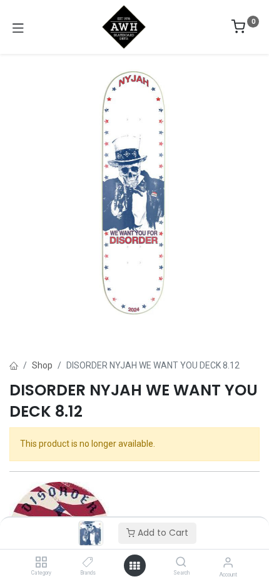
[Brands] (88, 563)
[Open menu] (134, 565)
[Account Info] (228, 562)
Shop (42, 365)
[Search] (181, 563)
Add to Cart (161, 532)
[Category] (41, 563)
